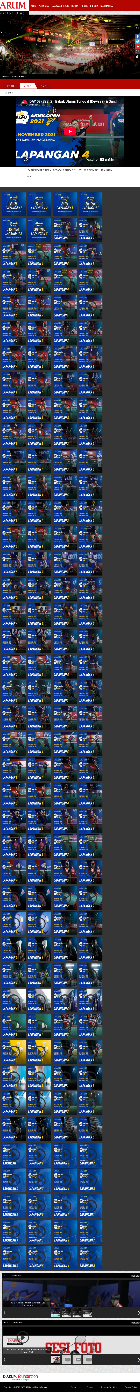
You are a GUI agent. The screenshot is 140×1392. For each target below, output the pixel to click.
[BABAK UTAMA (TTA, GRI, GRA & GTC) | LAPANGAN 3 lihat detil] (14, 795)
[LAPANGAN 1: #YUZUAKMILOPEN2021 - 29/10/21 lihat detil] (65, 1078)
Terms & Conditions (109, 1387)
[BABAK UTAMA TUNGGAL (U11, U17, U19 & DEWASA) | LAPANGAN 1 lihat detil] (14, 384)
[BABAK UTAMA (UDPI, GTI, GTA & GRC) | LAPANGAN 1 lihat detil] (14, 512)
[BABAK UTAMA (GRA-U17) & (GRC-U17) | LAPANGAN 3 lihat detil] (65, 846)
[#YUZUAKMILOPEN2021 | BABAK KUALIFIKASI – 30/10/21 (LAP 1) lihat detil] (14, 1026)
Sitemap (90, 1387)
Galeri (13, 76)
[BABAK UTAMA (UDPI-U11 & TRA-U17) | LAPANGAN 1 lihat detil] (14, 641)
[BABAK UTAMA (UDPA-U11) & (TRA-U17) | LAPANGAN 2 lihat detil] (65, 898)
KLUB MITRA (106, 6)
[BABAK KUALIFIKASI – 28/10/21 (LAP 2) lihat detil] (65, 1232)
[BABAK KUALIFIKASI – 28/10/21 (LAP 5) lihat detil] (14, 1257)
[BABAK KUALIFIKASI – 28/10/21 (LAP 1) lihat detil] (65, 1206)
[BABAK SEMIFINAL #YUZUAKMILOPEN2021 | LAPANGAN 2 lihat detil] (39, 204)
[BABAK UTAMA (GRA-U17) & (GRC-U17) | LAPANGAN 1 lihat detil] (65, 821)
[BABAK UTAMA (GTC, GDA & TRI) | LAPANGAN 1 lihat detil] (14, 461)
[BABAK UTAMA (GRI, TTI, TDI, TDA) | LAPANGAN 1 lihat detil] (65, 564)
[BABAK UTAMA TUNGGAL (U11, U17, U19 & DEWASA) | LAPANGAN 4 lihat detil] (65, 410)
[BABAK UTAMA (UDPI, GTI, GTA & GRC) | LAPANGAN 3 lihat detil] (14, 538)
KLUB (33, 6)
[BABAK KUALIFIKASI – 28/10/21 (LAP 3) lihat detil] (14, 1232)
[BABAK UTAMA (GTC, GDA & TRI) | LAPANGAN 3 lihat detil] (65, 461)
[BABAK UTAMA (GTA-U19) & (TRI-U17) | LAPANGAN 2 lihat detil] (14, 718)
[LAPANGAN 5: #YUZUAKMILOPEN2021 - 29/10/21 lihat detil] (65, 1129)
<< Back (8, 92)
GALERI (34, 11)
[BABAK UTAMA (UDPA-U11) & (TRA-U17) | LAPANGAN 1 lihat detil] (14, 898)
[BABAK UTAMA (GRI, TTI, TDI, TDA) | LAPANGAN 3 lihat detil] (65, 589)
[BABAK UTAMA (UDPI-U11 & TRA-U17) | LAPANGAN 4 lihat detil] (65, 667)
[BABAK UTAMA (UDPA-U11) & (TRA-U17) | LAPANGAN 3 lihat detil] (14, 923)
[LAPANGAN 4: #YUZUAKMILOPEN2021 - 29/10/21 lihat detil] (14, 1129)
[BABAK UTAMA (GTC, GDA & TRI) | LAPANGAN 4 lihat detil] (14, 487)
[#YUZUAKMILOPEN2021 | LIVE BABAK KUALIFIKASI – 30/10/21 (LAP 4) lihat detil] (65, 1052)
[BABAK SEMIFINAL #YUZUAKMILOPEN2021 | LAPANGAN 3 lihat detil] (65, 204)
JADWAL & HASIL (60, 6)
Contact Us (75, 1387)
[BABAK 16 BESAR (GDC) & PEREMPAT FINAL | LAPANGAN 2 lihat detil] (90, 230)
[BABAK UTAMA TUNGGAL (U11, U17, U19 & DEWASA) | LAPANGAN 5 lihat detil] (14, 435)
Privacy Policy (131, 1387)
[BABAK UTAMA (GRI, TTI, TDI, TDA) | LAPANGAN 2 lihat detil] (14, 589)
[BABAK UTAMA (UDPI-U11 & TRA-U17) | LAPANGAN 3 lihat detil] (65, 641)
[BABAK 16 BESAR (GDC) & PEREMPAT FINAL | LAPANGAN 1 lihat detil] (65, 230)
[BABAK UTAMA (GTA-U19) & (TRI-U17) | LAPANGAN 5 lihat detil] (65, 744)
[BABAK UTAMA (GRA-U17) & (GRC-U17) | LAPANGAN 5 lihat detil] (65, 872)
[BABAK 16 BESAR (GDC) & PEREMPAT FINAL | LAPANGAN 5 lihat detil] (65, 256)
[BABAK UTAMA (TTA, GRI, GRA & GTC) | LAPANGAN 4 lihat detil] (65, 795)
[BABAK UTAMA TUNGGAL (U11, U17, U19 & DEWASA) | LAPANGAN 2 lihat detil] (65, 384)
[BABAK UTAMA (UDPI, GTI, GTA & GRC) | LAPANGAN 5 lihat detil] (14, 564)
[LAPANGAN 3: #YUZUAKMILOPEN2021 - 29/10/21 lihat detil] (65, 1103)
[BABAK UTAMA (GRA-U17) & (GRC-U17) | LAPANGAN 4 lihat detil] (14, 872)
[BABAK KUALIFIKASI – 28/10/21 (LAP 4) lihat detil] (65, 1257)
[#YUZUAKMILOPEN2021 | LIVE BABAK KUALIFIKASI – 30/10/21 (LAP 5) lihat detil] (14, 1078)
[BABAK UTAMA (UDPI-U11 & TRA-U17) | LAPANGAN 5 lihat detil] (14, 692)
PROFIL (84, 6)
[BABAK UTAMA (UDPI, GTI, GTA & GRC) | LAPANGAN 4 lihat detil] (65, 538)
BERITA (74, 6)
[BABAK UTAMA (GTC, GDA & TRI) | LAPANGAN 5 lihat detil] (65, 487)
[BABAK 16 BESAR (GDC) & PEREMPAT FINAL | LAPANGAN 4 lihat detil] (39, 256)
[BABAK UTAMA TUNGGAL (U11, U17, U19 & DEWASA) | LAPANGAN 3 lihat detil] (14, 410)
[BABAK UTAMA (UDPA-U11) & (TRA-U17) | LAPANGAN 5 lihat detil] (14, 949)
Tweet (28, 176)
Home (5, 76)
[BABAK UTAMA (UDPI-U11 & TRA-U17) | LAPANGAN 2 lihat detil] (14, 667)
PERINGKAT (44, 6)
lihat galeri (135, 1276)
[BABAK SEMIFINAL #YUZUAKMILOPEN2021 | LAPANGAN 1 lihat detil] (14, 204)
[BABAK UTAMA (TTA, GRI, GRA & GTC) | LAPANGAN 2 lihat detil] (65, 769)
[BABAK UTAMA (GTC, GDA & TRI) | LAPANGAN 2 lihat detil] (65, 435)
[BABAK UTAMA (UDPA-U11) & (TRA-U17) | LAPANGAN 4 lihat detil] (65, 923)
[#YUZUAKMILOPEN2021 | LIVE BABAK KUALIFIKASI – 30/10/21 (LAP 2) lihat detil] (65, 1026)
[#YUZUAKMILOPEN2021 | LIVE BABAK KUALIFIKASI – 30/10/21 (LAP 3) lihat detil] (14, 1052)
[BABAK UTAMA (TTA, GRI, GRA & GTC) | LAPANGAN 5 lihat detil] (14, 821)
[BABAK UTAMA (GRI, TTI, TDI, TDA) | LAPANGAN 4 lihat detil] (14, 615)
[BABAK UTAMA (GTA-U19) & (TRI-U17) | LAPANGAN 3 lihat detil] (65, 718)
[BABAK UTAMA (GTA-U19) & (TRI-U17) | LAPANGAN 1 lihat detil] (65, 692)
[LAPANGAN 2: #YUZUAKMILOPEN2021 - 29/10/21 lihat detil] (14, 1103)
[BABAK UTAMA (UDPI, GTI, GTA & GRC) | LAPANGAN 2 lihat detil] (65, 512)
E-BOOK (94, 6)
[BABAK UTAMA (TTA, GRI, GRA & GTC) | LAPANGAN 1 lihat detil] (14, 769)
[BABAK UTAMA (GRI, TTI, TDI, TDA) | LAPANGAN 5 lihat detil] (65, 615)
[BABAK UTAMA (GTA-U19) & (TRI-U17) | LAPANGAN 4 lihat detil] (14, 744)
